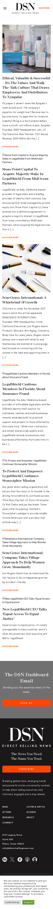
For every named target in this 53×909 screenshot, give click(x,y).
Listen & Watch (35, 807)
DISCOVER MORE (10, 147)
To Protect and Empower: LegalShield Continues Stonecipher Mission (22, 476)
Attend (6, 812)
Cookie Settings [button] (12, 902)
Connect (7, 823)
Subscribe (44, 8)
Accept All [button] (28, 902)
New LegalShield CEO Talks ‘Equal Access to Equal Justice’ (24, 614)
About (30, 817)
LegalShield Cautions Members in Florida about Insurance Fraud (23, 389)
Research (8, 817)
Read (5, 807)
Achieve (31, 812)
